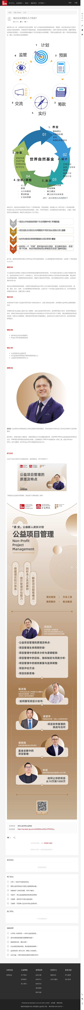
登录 (70, 3)
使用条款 (9, 975)
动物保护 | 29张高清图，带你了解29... (23, 890)
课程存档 (59, 1003)
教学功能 (38, 992)
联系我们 (24, 979)
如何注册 (38, 975)
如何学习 (38, 979)
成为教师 (38, 988)
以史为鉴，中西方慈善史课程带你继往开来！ (25, 955)
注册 (75, 3)
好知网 (53, 1003)
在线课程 (19, 3)
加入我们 (24, 984)
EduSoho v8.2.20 (35, 1003)
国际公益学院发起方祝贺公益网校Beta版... (24, 886)
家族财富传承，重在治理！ (19, 942)
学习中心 (12, 3)
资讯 (10, 12)
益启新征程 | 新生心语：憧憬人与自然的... (24, 951)
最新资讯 (34, 3)
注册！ (51, 843)
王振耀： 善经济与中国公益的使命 (21, 899)
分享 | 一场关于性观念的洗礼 (20, 882)
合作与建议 (54, 979)
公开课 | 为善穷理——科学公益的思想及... (24, 933)
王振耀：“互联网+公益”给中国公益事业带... (24, 903)
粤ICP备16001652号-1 (56, 1006)
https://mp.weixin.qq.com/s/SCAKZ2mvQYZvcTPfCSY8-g (36, 829)
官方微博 (68, 975)
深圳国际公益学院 (38, 1006)
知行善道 (68, 979)
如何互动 (38, 984)
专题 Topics (17, 12)
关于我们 (41, 3)
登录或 (46, 843)
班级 (26, 3)
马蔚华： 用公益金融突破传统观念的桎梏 (24, 895)
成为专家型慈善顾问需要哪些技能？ (22, 938)
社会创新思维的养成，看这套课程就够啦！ (24, 946)
